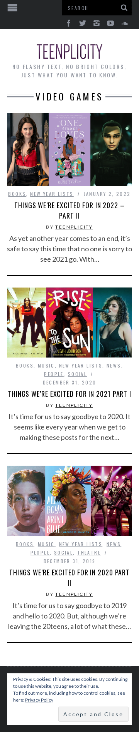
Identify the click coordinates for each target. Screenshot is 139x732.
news (114, 365)
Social (77, 374)
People (53, 374)
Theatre (89, 552)
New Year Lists (52, 194)
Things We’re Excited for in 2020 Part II (69, 577)
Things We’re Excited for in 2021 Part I (69, 394)
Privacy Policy (39, 700)
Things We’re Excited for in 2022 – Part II (69, 210)
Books (17, 194)
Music (46, 365)
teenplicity (74, 227)
